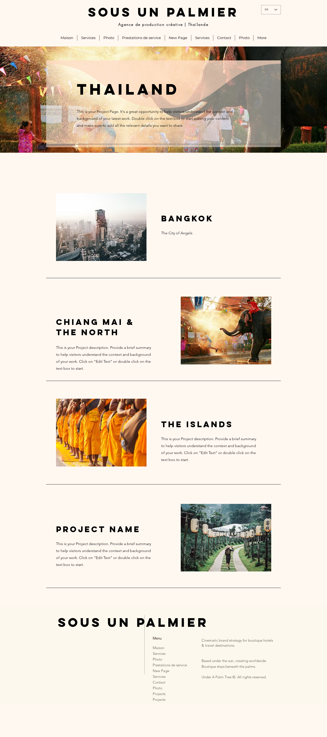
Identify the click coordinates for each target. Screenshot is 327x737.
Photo (157, 659)
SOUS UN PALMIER (163, 12)
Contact (159, 682)
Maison (158, 647)
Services (159, 653)
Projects (159, 693)
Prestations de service (165, 665)
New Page (161, 670)
